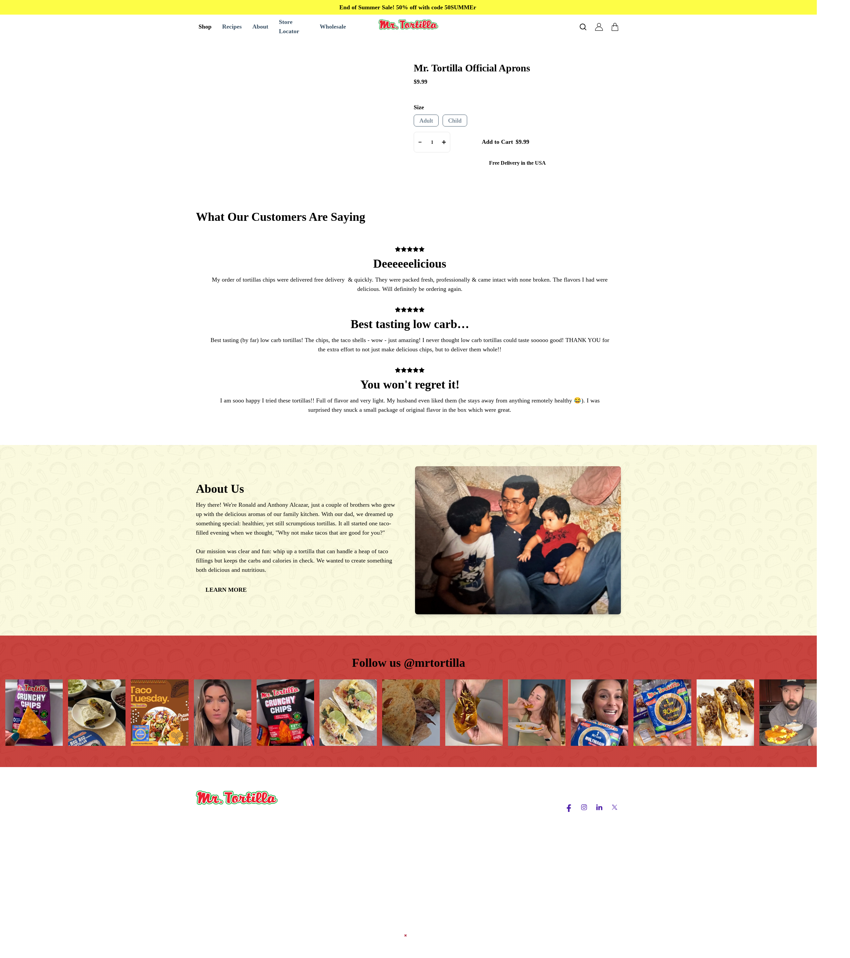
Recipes (399, 816)
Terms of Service (497, 804)
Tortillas (313, 828)
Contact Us (403, 828)
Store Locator (406, 840)
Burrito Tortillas (322, 840)
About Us (401, 804)
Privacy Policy (494, 816)
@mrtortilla (434, 662)
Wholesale (316, 864)
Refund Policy (494, 840)
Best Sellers (317, 804)
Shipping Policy (496, 828)
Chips (310, 816)
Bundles (313, 852)
